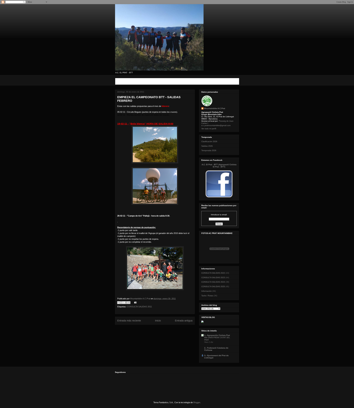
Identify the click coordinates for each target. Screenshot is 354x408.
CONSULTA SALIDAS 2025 (213, 286)
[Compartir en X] (123, 302)
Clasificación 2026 (209, 141)
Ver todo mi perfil (208, 128)
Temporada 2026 (208, 150)
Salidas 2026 (207, 146)
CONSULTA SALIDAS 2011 (139, 306)
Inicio (158, 320)
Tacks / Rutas (207, 295)
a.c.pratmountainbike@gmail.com (216, 125)
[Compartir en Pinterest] (129, 302)
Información (206, 291)
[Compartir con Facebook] (126, 302)
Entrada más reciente (129, 320)
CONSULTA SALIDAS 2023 (213, 277)
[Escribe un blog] (121, 302)
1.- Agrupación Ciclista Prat (217, 335)
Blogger (196, 402)
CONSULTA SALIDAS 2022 (213, 273)
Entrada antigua (183, 320)
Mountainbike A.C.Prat (214, 108)
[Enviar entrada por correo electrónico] (135, 302)
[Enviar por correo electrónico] (118, 302)
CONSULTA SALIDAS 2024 (213, 282)
